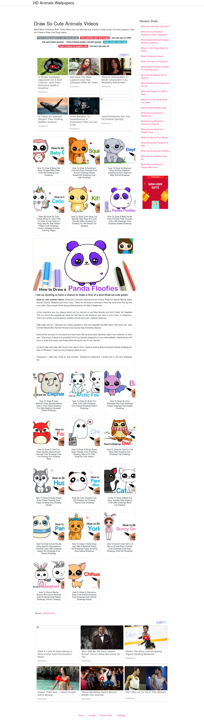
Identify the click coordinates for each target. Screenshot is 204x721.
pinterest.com (49, 613)
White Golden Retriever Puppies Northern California (155, 41)
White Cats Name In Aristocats (154, 61)
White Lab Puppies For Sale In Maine (154, 93)
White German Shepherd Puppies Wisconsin (152, 166)
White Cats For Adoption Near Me (154, 157)
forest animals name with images (95, 37)
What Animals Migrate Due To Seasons (154, 76)
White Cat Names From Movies (154, 137)
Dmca (81, 715)
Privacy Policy (106, 715)
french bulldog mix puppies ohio (73, 46)
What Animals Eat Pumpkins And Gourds (155, 84)
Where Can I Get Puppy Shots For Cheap (154, 101)
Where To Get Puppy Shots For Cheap (154, 49)
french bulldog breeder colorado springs (83, 42)
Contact (92, 715)
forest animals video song (115, 42)
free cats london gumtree (53, 42)
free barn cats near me (99, 46)
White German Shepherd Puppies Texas (152, 131)
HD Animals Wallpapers (53, 2)
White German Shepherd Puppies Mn (152, 114)
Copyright (121, 715)
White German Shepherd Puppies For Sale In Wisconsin (154, 33)
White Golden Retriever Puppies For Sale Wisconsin (155, 68)
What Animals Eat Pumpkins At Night (154, 144)
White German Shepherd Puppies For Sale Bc (152, 122)
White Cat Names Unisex (152, 56)
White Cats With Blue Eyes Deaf (155, 26)
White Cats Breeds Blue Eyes (154, 107)
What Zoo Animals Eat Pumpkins (155, 150)
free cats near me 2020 (121, 37)
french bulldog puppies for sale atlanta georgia (58, 37)
